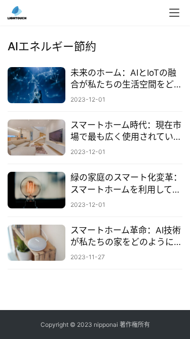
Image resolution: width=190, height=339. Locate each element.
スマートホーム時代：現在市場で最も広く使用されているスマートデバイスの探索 (126, 131)
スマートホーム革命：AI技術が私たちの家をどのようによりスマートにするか (126, 236)
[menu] (174, 13)
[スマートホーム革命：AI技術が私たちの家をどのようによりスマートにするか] (36, 243)
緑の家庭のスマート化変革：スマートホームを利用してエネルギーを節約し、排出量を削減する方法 (126, 183)
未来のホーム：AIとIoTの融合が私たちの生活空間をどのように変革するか (126, 79)
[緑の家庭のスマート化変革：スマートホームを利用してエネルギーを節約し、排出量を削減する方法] (36, 190)
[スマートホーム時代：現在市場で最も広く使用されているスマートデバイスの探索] (36, 137)
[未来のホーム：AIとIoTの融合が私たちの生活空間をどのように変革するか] (36, 85)
